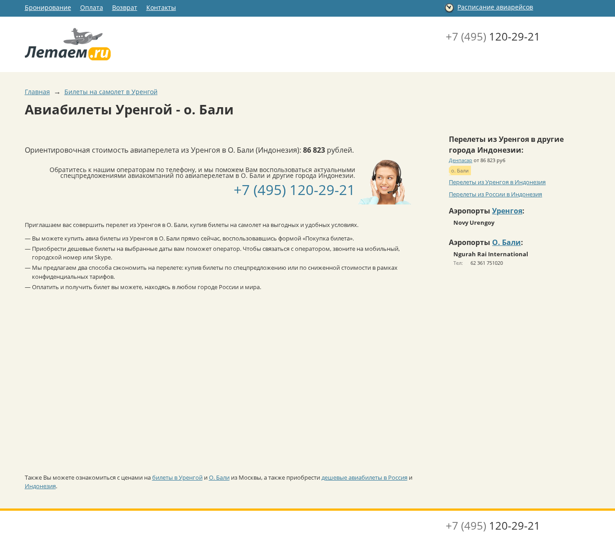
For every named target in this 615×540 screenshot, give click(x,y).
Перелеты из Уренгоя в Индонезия (497, 182)
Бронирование (48, 7)
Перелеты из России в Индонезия (495, 194)
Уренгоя (507, 211)
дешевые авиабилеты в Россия (364, 477)
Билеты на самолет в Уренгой (111, 91)
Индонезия (40, 486)
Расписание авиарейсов (495, 7)
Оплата (91, 7)
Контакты (161, 7)
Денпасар (460, 160)
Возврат (124, 7)
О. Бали (219, 477)
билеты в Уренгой (177, 477)
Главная (37, 91)
